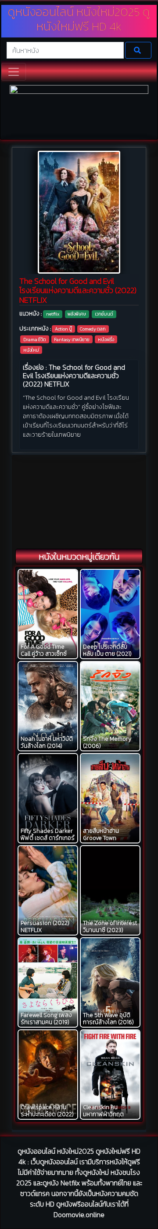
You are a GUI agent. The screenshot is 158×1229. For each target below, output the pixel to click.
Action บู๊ (63, 328)
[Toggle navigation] (13, 72)
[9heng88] (79, 111)
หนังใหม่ (31, 349)
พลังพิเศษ (77, 313)
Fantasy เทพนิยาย (72, 339)
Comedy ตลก (93, 328)
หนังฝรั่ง (106, 339)
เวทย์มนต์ (104, 313)
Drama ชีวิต (34, 339)
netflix (52, 313)
